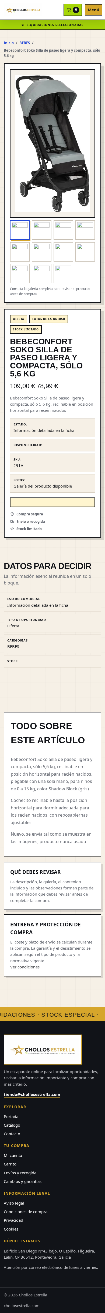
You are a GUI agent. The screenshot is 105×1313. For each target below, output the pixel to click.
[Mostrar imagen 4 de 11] (85, 230)
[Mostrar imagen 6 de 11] (41, 252)
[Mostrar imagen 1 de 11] (20, 230)
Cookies (11, 1229)
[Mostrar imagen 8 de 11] (85, 252)
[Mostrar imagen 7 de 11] (63, 252)
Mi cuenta (13, 1155)
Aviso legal (14, 1203)
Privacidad (13, 1220)
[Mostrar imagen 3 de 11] (63, 230)
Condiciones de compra (25, 1211)
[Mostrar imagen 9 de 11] (20, 273)
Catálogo (12, 1125)
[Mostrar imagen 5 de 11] (20, 252)
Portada (11, 1116)
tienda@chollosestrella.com (32, 1094)
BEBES (24, 42)
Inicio (9, 42)
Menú (93, 9)
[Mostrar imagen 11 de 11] (63, 273)
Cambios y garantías (22, 1181)
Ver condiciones (25, 966)
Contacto (12, 1133)
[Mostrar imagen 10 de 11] (41, 273)
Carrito (10, 1164)
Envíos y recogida (20, 1172)
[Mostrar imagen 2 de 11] (41, 230)
